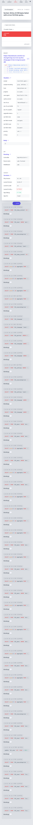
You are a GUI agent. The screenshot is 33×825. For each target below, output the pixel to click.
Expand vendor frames (10, 25)
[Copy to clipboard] (28, 65)
